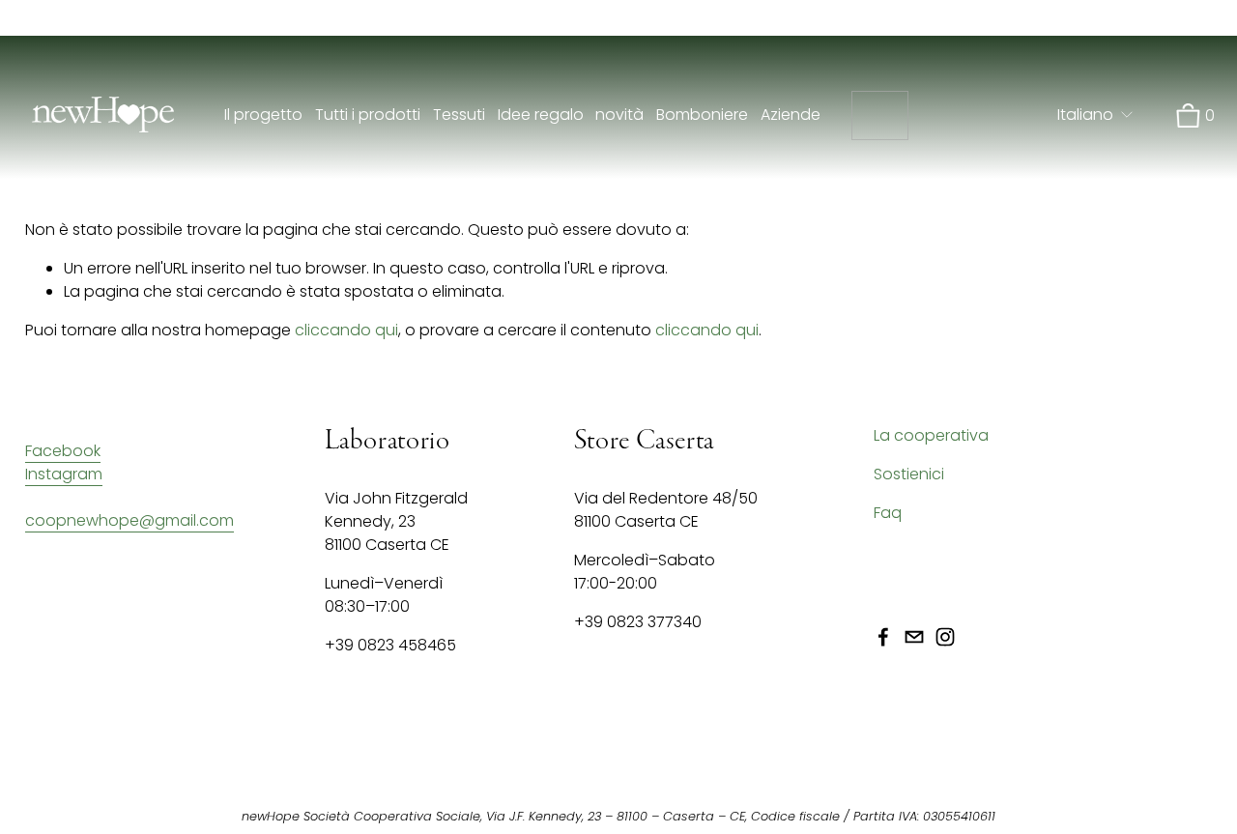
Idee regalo (541, 114)
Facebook (63, 451)
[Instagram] (945, 637)
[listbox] (1096, 115)
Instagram (63, 474)
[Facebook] (883, 637)
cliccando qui (346, 330)
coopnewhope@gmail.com (129, 520)
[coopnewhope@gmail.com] (914, 637)
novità (619, 114)
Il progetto (263, 114)
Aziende (790, 114)
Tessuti (459, 114)
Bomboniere (702, 114)
